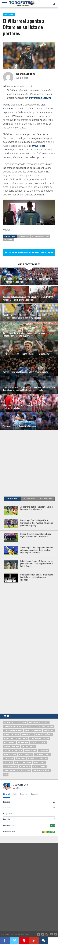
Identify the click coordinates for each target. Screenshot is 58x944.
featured (8, 722)
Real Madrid (10, 755)
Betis (17, 763)
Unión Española (44, 734)
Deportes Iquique (41, 771)
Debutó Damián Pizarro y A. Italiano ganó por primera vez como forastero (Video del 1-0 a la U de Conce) (36, 563)
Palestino (9, 739)
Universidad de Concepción (17, 771)
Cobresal (8, 759)
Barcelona (39, 763)
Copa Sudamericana (39, 739)
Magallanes (39, 767)
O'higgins (43, 751)
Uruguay (26, 763)
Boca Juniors (25, 755)
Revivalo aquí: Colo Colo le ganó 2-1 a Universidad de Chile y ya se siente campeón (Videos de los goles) (36, 523)
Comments (47, 499)
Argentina (23, 743)
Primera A (25, 767)
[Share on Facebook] (5, 940)
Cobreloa (42, 759)
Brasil (31, 759)
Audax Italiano (38, 743)
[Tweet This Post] (14, 940)
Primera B (49, 730)
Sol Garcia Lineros (25, 74)
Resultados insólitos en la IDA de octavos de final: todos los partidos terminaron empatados (36, 577)
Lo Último (30, 499)
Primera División (33, 730)
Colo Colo (20, 722)
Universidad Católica (40, 97)
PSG (5, 775)
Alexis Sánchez (11, 747)
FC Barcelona (10, 767)
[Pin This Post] (24, 940)
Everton (8, 763)
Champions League (13, 751)
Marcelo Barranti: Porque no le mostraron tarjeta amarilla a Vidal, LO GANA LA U (35, 535)
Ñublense (20, 759)
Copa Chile (21, 739)
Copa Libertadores (13, 730)
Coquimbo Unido (42, 755)
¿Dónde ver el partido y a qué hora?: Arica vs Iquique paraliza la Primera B (36, 508)
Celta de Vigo (24, 236)
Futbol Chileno (11, 734)
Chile (30, 726)
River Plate (30, 751)
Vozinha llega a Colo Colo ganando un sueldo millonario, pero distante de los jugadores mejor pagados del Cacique (36, 550)
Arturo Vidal (28, 747)
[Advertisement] (29, 462)
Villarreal (8, 240)
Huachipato (9, 743)
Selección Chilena (44, 726)
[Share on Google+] (34, 940)
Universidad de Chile (38, 722)
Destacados (27, 734)
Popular (13, 499)
